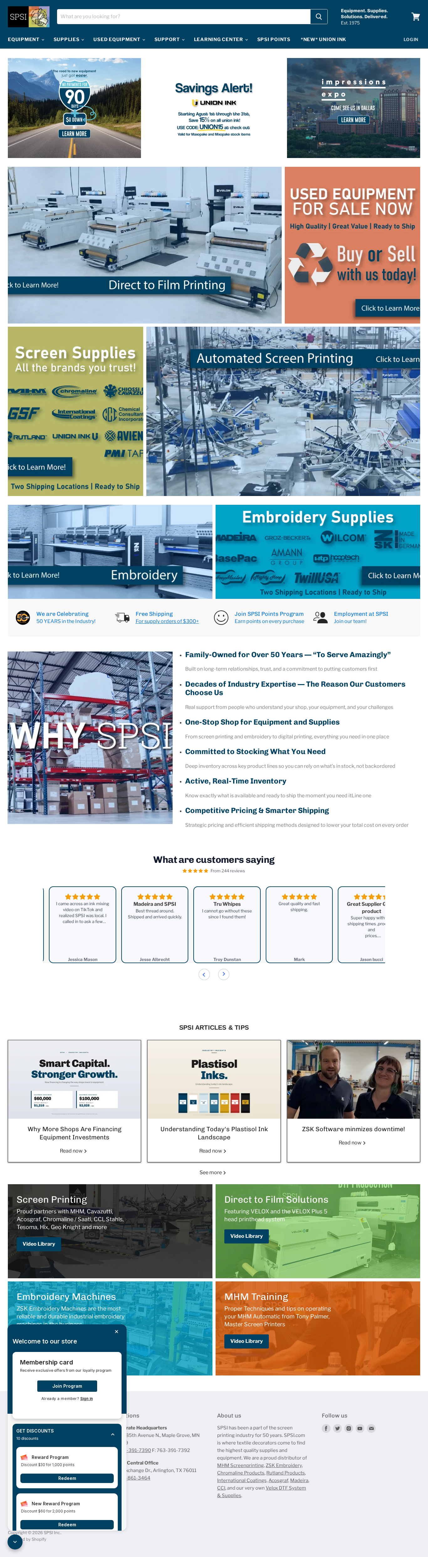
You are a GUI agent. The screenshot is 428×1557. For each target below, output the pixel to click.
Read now (72, 1151)
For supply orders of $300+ (167, 621)
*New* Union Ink (323, 39)
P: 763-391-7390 (131, 1450)
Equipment (24, 39)
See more (211, 1172)
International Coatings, (242, 1480)
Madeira (299, 1480)
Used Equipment (117, 39)
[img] (195, 871)
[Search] (319, 16)
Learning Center (219, 39)
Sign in (86, 1398)
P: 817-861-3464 (131, 1478)
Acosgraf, (279, 1480)
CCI (221, 1488)
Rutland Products (285, 1473)
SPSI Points (273, 39)
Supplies (67, 39)
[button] (67, 1435)
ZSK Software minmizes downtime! (353, 1129)
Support (167, 39)
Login (411, 39)
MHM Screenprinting (240, 1465)
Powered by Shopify (27, 1539)
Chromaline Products (240, 1473)
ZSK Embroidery (284, 1465)
